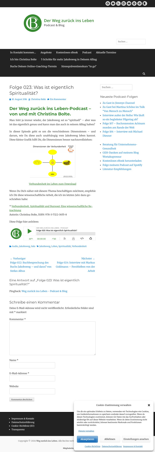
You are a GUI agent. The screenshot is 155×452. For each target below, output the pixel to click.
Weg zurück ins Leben (46, 441)
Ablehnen (109, 439)
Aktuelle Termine (106, 52)
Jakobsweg (24, 246)
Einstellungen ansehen (136, 439)
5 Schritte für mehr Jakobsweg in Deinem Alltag (69, 59)
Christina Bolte (38, 99)
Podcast (86, 52)
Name (13, 360)
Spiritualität (64, 246)
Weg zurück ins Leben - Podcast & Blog (44, 291)
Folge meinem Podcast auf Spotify (122, 164)
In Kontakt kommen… (23, 52)
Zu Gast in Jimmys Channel (119, 102)
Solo (33, 246)
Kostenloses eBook (67, 52)
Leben (54, 246)
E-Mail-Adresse (19, 373)
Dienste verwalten (86, 431)
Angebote (46, 52)
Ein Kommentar (58, 99)
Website (13, 386)
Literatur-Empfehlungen (117, 169)
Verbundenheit (79, 246)
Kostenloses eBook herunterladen (122, 160)
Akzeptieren (87, 439)
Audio (15, 246)
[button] (148, 405)
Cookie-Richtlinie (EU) (23, 426)
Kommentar (17, 319)
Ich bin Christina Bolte (23, 59)
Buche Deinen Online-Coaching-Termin (33, 66)
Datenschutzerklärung (112, 446)
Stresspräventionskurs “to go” (78, 66)
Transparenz (18, 429)
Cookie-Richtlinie (92, 446)
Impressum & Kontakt (133, 446)
